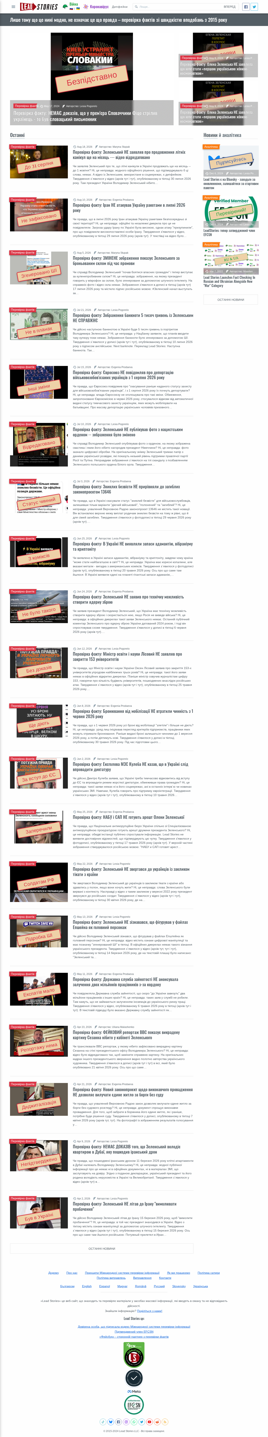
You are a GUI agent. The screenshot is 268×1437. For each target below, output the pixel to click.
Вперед (229, 6)
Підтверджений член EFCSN (134, 1331)
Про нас (71, 1272)
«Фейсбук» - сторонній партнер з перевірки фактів (134, 1336)
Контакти (165, 1277)
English (87, 1286)
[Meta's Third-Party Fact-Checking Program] (134, 1381)
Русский (159, 1286)
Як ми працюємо (178, 1272)
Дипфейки (120, 6)
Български (67, 1286)
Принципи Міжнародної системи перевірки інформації (122, 1272)
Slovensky (179, 1286)
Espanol (104, 1286)
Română (140, 1286)
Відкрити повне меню (13, 6)
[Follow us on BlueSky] (110, 1422)
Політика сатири (209, 1272)
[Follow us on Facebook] (118, 1422)
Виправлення (142, 1277)
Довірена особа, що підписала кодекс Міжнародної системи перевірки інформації (134, 1326)
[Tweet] (254, 7)
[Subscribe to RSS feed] (165, 1422)
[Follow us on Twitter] (141, 1422)
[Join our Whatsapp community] (134, 1422)
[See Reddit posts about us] (157, 1422)
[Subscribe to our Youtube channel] (149, 1422)
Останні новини (102, 1248)
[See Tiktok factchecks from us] (103, 1422)
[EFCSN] (134, 1404)
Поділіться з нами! (149, 1311)
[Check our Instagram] (126, 1422)
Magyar (122, 1286)
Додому (53, 1272)
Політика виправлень (111, 1277)
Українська (200, 1286)
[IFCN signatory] (134, 1355)
